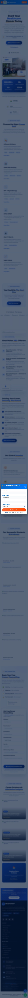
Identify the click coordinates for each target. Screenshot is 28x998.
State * (3, 499)
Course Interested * (6, 504)
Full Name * (4, 490)
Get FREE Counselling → (14, 509)
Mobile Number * (5, 495)
